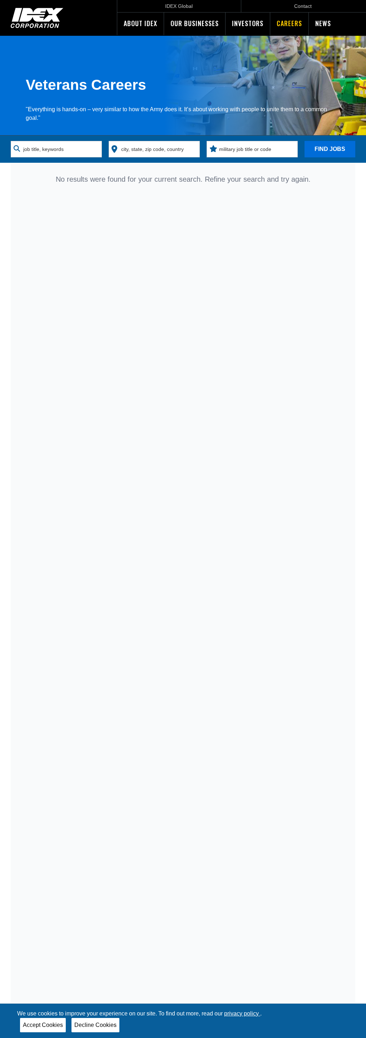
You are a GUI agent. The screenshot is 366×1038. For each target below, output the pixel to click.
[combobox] (56, 149)
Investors (247, 23)
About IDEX (140, 23)
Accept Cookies (43, 1025)
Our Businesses (194, 23)
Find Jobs (330, 149)
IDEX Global (179, 6)
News (323, 23)
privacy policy (242, 1013)
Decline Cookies (95, 1025)
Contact (303, 6)
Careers (289, 23)
